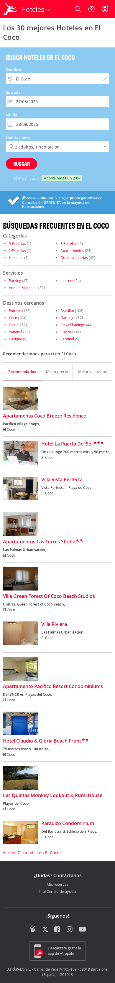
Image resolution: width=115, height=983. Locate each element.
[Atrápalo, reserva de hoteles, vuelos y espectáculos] (10, 9)
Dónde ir (14, 69)
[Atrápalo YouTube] (82, 930)
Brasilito (67, 310)
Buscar (21, 163)
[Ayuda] (91, 9)
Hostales (16, 257)
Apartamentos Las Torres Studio (39, 542)
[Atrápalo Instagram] (70, 930)
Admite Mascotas (23, 287)
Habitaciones (18, 138)
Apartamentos (72, 250)
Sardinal (67, 339)
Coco (13, 317)
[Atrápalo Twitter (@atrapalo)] (45, 930)
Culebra (66, 331)
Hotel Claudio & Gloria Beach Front (42, 741)
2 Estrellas (17, 250)
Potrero (15, 310)
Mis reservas (57, 884)
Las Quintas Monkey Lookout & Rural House (52, 796)
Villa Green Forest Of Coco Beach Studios (49, 596)
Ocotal (14, 324)
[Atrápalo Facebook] (57, 930)
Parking (15, 280)
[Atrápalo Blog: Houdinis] (32, 929)
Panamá (15, 331)
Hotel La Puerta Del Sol (67, 444)
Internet (66, 280)
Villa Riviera (54, 624)
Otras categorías (74, 257)
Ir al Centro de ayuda (57, 891)
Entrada (13, 92)
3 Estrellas (69, 243)
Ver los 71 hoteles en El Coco (31, 852)
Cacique (15, 339)
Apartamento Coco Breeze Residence (44, 416)
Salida (11, 115)
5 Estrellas (17, 243)
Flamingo (67, 317)
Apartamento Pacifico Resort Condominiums (53, 687)
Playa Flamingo (72, 324)
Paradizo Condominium (67, 824)
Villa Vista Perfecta (62, 480)
